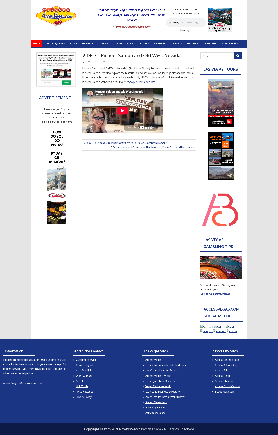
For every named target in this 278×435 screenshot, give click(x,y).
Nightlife (211, 43)
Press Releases (84, 391)
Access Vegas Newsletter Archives (165, 397)
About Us (81, 381)
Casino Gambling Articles (215, 293)
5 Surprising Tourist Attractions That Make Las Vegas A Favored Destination (152, 146)
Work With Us (84, 375)
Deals (36, 43)
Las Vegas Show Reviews (160, 381)
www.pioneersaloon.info (141, 82)
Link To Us (82, 386)
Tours (102, 43)
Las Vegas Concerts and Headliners (165, 365)
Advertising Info (85, 365)
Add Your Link (84, 370)
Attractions (230, 43)
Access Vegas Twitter (158, 375)
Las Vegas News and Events (161, 370)
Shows (86, 43)
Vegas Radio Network (158, 386)
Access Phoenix (224, 381)
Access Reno (222, 375)
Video (105, 61)
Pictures (159, 43)
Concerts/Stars (54, 43)
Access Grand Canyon (227, 386)
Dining (118, 43)
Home (73, 43)
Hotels (144, 43)
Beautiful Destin (224, 391)
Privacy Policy (84, 397)
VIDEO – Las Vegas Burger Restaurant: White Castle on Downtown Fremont (125, 142)
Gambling (193, 43)
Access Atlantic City (226, 365)
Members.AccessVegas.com (131, 26)
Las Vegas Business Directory (162, 391)
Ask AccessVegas (155, 412)
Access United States (227, 359)
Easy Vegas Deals (155, 407)
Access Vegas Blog (156, 402)
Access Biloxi (222, 370)
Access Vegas (153, 359)
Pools (131, 43)
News (176, 43)
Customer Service (86, 359)
